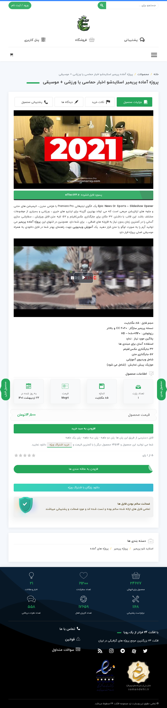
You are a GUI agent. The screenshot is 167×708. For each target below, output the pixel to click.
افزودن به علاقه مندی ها (83, 469)
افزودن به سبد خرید (83, 429)
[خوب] (29, 455)
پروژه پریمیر (121, 549)
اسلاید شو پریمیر (143, 549)
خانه (156, 74)
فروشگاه (81, 40)
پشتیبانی (131, 40)
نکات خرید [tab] (98, 102)
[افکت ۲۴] (83, 23)
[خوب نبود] (20, 455)
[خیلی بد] (16, 455)
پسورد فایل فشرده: (83, 195)
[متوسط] (24, 455)
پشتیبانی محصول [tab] (32, 102)
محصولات (143, 74)
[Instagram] (111, 651)
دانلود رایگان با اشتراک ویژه (83, 488)
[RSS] (100, 651)
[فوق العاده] (33, 455)
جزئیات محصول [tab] (133, 102)
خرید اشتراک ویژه (59, 444)
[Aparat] (134, 651)
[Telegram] (122, 651)
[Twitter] (145, 651)
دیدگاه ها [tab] (67, 102)
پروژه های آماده (99, 549)
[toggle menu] (154, 55)
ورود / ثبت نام (19, 5)
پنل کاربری (31, 40)
